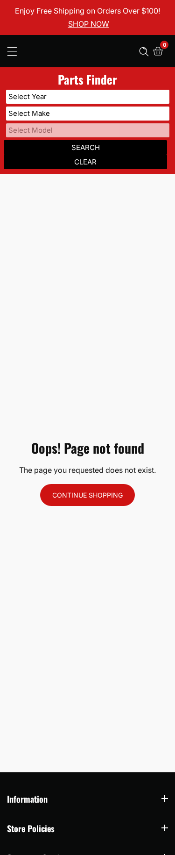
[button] (144, 51)
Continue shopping (87, 495)
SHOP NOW (88, 24)
